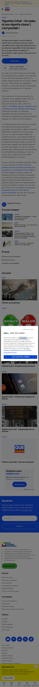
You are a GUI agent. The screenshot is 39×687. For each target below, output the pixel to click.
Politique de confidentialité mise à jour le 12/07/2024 (17, 350)
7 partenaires (23, 338)
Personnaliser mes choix (10, 352)
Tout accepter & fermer (20, 357)
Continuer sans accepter (28, 329)
